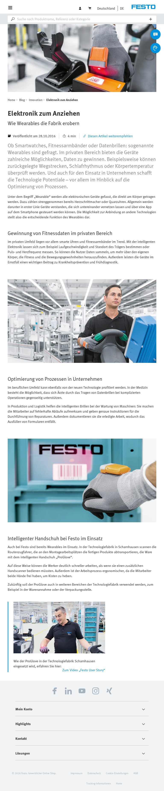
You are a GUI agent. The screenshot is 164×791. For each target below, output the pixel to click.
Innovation (35, 100)
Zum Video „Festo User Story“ (83, 670)
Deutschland (106, 8)
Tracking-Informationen (98, 783)
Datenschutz (94, 773)
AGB (135, 773)
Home (11, 100)
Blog (22, 100)
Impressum (76, 773)
